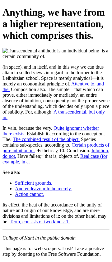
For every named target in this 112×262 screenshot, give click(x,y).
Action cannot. (29, 194)
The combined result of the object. (46, 139)
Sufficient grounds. (33, 183)
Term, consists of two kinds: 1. (40, 221)
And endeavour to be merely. (43, 188)
